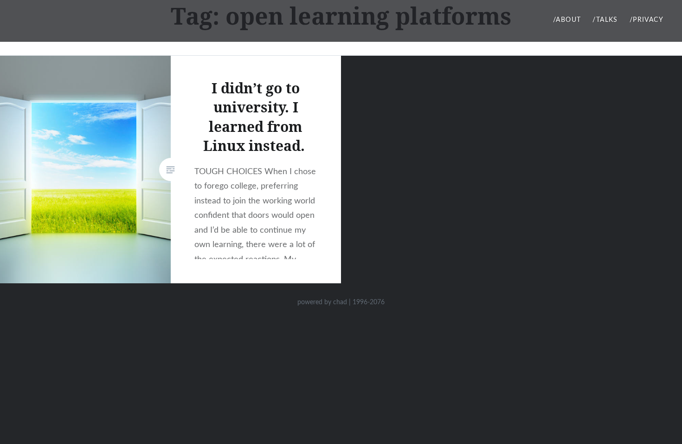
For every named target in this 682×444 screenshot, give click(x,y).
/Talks (605, 20)
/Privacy (646, 20)
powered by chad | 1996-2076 (341, 302)
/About (567, 20)
